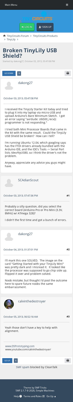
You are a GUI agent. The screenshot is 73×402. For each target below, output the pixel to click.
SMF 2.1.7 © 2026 (25, 390)
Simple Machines (45, 390)
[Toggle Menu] (67, 5)
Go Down (8, 73)
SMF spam (22, 367)
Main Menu (11, 4)
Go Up (7, 360)
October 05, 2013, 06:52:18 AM (21, 316)
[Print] (68, 73)
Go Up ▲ (51, 396)
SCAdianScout (28, 180)
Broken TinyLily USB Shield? (30, 52)
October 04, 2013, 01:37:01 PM (21, 249)
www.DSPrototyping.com (19, 346)
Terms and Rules (33, 396)
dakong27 (25, 82)
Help (16, 396)
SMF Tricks (41, 387)
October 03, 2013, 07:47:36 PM (21, 195)
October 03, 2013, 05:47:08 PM (21, 98)
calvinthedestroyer (32, 301)
